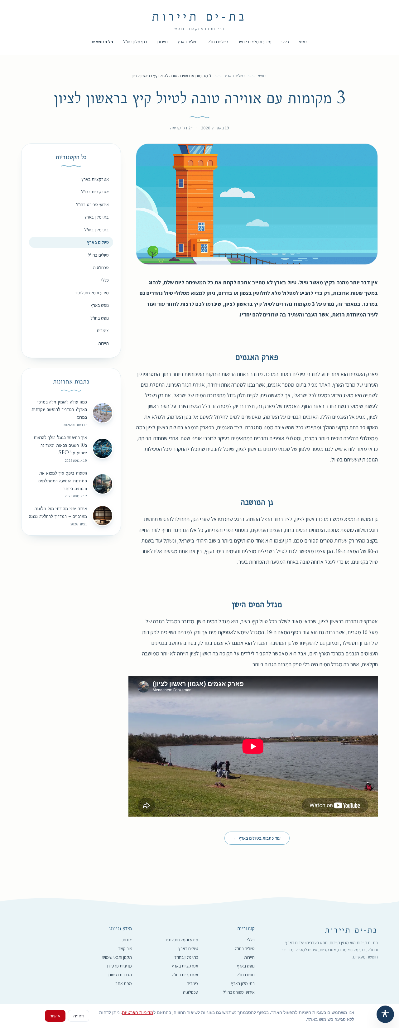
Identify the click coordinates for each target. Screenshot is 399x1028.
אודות (127, 940)
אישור (55, 1016)
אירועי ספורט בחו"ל (92, 204)
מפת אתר (123, 983)
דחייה (78, 1016)
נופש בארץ (100, 305)
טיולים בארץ (188, 42)
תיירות (162, 42)
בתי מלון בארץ (96, 217)
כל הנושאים (102, 42)
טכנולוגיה (101, 267)
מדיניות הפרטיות (137, 1012)
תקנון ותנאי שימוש (117, 957)
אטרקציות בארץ (95, 179)
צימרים (103, 330)
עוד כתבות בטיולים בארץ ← (257, 838)
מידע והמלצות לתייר (255, 42)
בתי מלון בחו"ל (135, 42)
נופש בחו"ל (99, 318)
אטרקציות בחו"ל (95, 192)
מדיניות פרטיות (119, 966)
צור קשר (125, 948)
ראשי (303, 42)
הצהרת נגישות (120, 974)
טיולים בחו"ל (218, 42)
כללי (285, 42)
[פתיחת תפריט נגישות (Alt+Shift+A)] (385, 1014)
